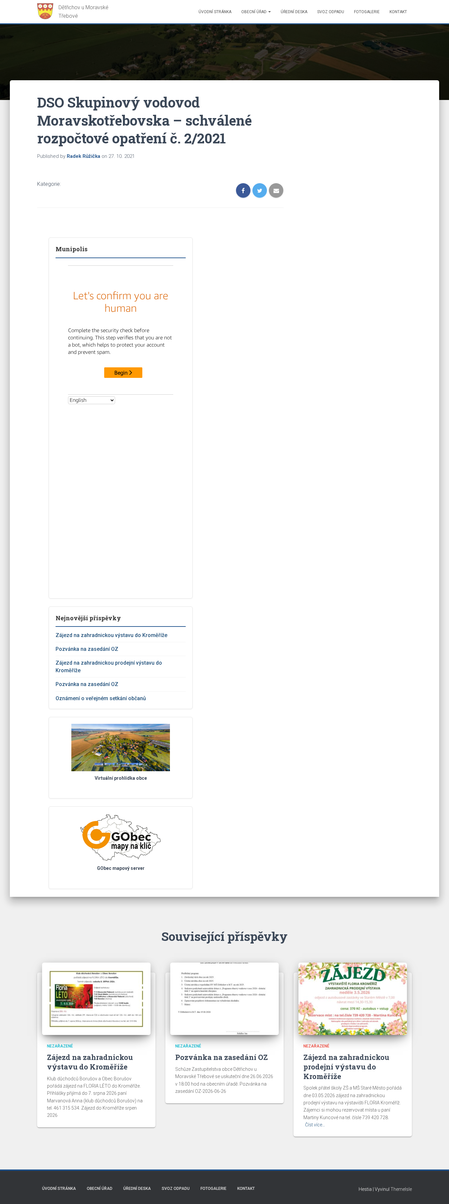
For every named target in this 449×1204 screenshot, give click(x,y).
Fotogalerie (367, 12)
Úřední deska (294, 12)
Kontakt (398, 12)
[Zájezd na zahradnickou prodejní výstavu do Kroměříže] (352, 998)
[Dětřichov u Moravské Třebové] (75, 11)
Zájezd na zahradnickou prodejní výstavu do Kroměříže (346, 1066)
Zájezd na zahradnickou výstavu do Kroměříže (111, 635)
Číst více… (315, 1124)
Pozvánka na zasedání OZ (87, 649)
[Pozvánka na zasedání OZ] (224, 998)
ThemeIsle (401, 1189)
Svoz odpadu (330, 12)
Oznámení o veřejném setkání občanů (101, 698)
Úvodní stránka (215, 12)
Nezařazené (60, 1046)
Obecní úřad (254, 12)
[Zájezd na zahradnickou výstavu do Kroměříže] (96, 998)
